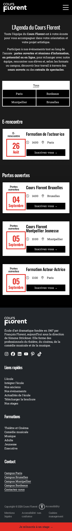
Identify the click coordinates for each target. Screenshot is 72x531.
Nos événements (15, 391)
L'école (8, 379)
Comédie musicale (16, 432)
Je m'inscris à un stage (36, 527)
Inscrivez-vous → (46, 152)
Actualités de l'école (17, 395)
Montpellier (19, 102)
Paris (19, 94)
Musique (10, 436)
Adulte (8, 440)
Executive (11, 448)
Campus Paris (13, 473)
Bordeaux (53, 94)
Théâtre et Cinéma (16, 428)
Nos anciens (12, 387)
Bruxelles (53, 102)
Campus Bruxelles (16, 477)
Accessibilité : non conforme (31, 514)
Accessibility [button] (52, 506)
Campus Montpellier (17, 481)
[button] (49, 507)
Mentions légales (9, 514)
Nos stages (11, 403)
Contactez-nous (14, 489)
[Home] (15, 7)
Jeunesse (10, 444)
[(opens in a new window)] (6, 354)
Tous (36, 85)
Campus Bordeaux (16, 485)
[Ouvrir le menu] (66, 7)
